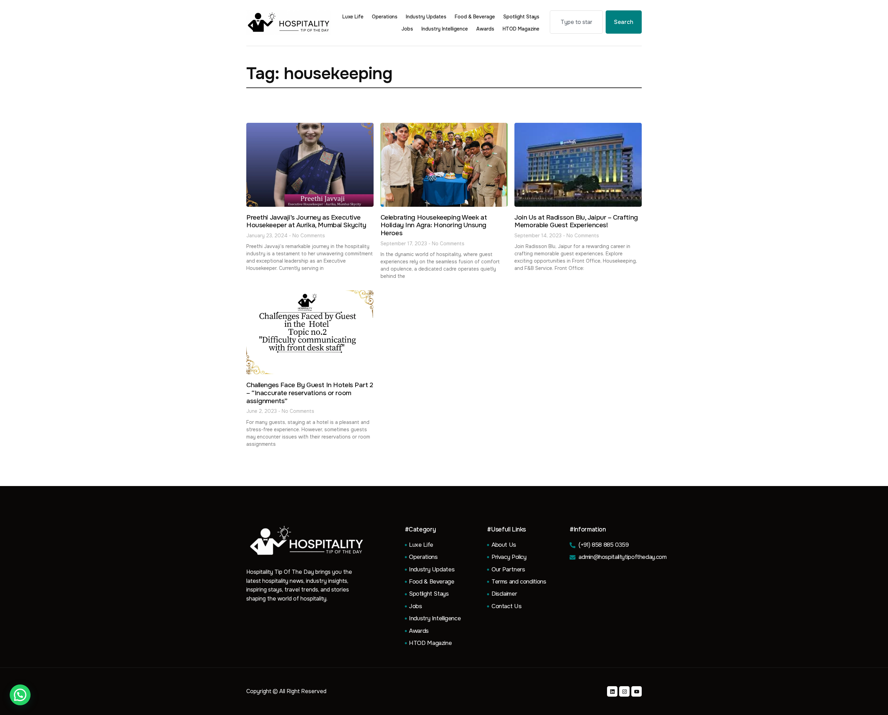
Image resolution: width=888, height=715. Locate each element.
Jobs (407, 29)
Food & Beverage (475, 17)
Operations (385, 17)
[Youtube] (636, 691)
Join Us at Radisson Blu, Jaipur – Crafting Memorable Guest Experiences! (576, 221)
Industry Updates (426, 17)
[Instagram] (624, 691)
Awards (485, 29)
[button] (20, 694)
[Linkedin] (612, 691)
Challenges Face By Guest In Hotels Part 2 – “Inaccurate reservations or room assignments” (309, 393)
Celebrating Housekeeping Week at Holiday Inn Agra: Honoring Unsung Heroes (434, 225)
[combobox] (576, 22)
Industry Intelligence (444, 29)
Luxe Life (353, 17)
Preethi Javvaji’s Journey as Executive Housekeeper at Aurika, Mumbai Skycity (306, 221)
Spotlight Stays (521, 17)
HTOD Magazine (521, 29)
